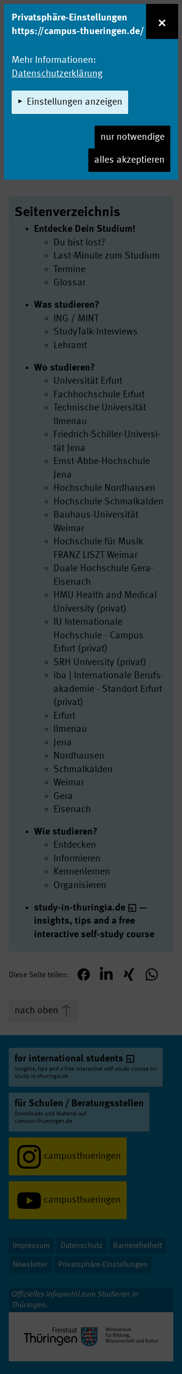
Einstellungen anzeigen (74, 102)
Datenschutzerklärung (57, 74)
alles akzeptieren (129, 160)
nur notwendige (132, 137)
